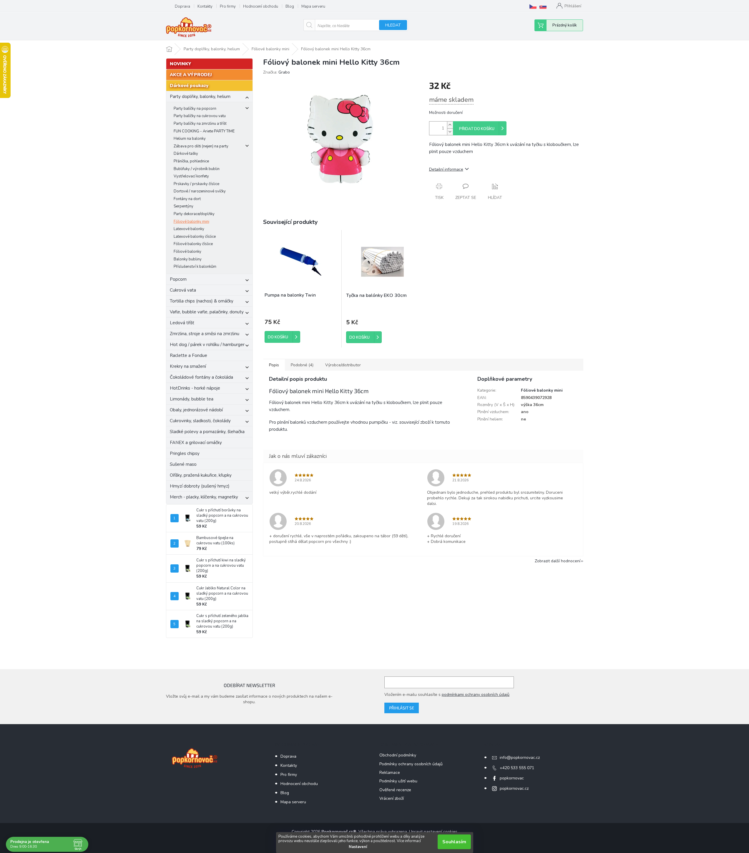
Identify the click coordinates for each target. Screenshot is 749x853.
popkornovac (512, 778)
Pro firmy (228, 6)
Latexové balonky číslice (195, 236)
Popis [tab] (274, 365)
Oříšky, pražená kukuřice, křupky (201, 475)
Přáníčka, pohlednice (191, 161)
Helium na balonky (190, 138)
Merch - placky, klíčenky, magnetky (204, 497)
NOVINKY (180, 64)
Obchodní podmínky (397, 755)
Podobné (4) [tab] (302, 365)
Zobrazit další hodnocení (557, 561)
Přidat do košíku (476, 129)
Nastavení (358, 846)
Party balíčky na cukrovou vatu (200, 116)
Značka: (276, 72)
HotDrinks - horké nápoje (195, 388)
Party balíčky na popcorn (195, 108)
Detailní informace (446, 169)
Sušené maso (183, 464)
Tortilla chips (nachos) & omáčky (201, 301)
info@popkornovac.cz (520, 757)
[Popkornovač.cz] (533, 6)
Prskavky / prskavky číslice (196, 184)
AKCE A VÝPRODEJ (191, 75)
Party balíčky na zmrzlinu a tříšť (200, 123)
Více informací (409, 841)
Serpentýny (183, 206)
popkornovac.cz (514, 788)
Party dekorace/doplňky (194, 214)
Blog (289, 6)
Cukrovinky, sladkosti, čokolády (200, 421)
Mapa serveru (313, 6)
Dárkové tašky (186, 153)
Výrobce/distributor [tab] (343, 365)
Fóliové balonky (187, 251)
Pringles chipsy (185, 453)
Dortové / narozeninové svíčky (200, 191)
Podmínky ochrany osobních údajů (411, 764)
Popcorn (178, 279)
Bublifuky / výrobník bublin (197, 169)
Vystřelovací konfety (191, 176)
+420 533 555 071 (517, 768)
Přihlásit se (401, 707)
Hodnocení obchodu (260, 6)
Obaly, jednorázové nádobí (196, 410)
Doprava (182, 6)
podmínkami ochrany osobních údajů (475, 694)
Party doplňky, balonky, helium (200, 96)
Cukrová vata (183, 290)
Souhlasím (454, 842)
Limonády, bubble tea (191, 399)
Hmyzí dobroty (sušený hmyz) (200, 486)
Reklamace (389, 772)
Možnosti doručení (446, 112)
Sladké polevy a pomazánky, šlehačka (207, 432)
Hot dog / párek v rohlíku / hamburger (207, 344)
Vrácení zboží (391, 798)
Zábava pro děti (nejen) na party (201, 146)
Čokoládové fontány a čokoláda (201, 377)
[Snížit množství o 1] (450, 131)
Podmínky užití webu (398, 781)
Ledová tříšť (182, 323)
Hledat (393, 25)
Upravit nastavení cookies (433, 831)
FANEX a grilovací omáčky (196, 442)
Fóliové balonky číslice (193, 244)
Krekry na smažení (188, 366)
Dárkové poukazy (189, 86)
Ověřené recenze (395, 790)
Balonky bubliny (188, 259)
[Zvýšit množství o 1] (450, 125)
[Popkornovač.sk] (543, 6)
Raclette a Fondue (188, 355)
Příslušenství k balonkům (195, 266)
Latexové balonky (189, 229)
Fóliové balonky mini (191, 221)
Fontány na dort (187, 199)
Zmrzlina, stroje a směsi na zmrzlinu (204, 334)
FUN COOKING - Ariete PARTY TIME (204, 131)
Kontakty (204, 6)
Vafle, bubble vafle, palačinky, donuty (207, 312)
